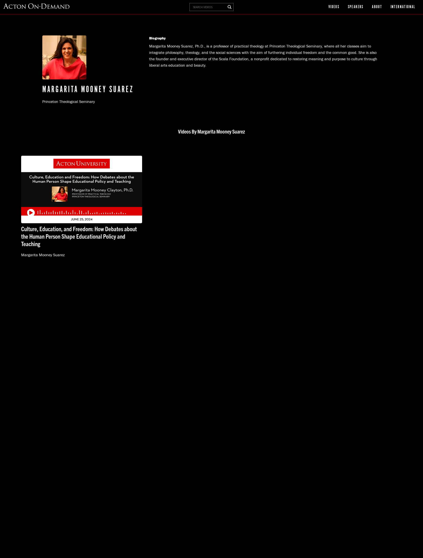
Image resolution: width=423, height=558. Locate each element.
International (403, 7)
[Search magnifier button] (229, 7)
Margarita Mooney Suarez (43, 254)
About (377, 7)
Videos (333, 7)
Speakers (356, 7)
